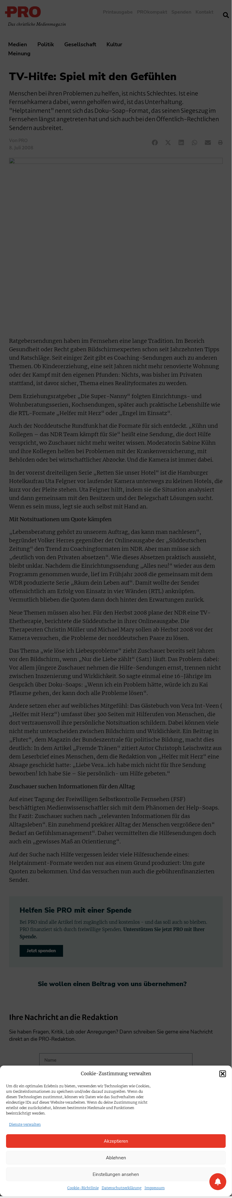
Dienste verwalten (25, 1124)
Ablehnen (116, 1158)
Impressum (155, 1188)
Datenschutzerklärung (121, 1188)
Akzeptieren (116, 1141)
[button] (223, 1074)
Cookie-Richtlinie (83, 1188)
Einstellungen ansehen (116, 1174)
